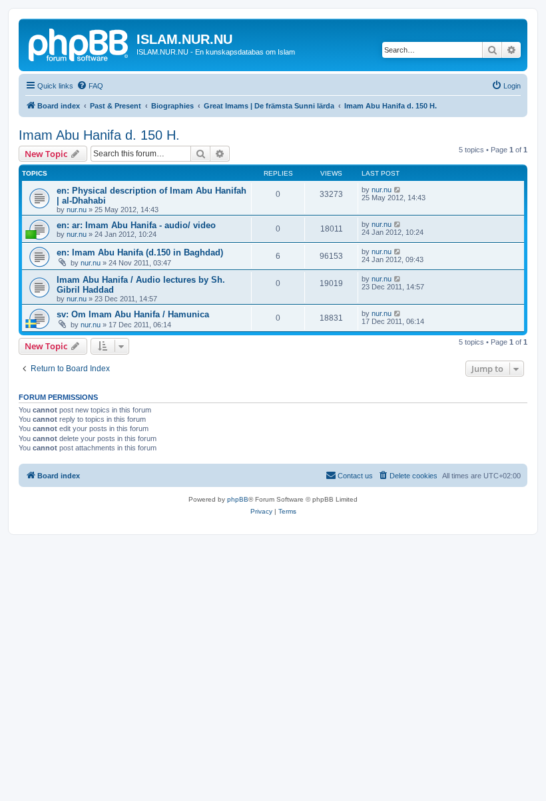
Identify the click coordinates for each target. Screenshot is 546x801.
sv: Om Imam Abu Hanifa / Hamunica (133, 314)
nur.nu (77, 210)
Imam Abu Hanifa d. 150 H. (99, 135)
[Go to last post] (398, 190)
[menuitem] (90, 86)
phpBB (237, 499)
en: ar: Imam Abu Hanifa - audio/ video (136, 225)
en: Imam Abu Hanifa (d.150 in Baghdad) (140, 252)
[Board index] (79, 43)
